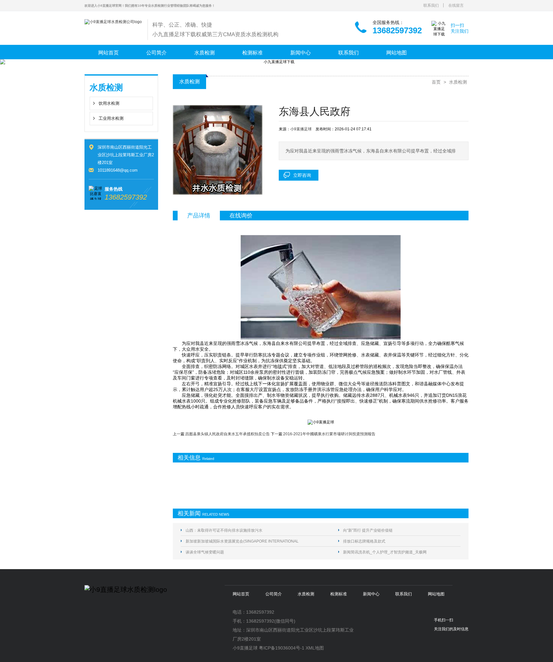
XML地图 (315, 647)
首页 (436, 82)
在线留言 (456, 5)
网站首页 (108, 52)
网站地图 (396, 52)
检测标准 (252, 52)
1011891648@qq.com (118, 170)
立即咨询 (302, 175)
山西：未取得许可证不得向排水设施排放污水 (224, 530)
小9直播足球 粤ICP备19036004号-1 (268, 647)
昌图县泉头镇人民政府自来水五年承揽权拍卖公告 (227, 434)
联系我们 (431, 5)
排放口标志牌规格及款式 (364, 541)
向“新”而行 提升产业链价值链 (368, 530)
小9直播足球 (301, 129)
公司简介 (156, 52)
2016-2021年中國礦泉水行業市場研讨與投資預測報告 (329, 434)
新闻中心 (300, 52)
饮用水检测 (109, 103)
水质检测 (204, 52)
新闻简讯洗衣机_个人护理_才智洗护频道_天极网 (385, 552)
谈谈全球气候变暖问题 (205, 552)
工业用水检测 (111, 118)
